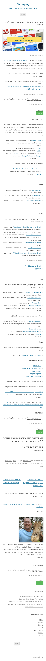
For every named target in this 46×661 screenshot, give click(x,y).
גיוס (42, 620)
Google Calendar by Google (31, 156)
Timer (39, 174)
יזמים (14, 461)
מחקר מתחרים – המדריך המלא (34, 607)
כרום (26, 463)
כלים (30, 463)
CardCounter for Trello (33, 200)
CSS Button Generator (33, 376)
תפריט (23, 14)
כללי (42, 628)
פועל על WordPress (38, 657)
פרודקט (41, 633)
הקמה (41, 622)
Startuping (23, 4)
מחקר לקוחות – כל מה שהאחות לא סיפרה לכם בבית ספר (26, 602)
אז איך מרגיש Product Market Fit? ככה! (31, 596)
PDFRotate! (37, 366)
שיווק (42, 635)
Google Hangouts (35, 374)
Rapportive (37, 268)
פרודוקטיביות (8, 461)
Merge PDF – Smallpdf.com (31, 368)
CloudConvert (36, 371)
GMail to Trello (36, 195)
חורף (16, 153)
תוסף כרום (13, 463)
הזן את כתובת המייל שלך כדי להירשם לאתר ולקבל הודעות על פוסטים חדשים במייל (23, 100)
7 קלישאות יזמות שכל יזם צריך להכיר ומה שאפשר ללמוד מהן (25, 604)
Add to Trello (36, 190)
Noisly (39, 151)
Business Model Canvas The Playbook (31, 599)
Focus (39, 148)
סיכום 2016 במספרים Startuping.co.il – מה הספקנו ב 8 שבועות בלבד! (33, 483)
